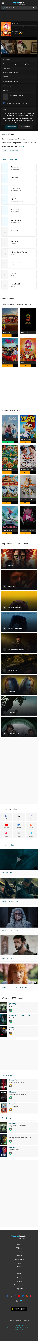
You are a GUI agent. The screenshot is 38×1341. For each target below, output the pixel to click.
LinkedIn (19, 827)
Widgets (31, 836)
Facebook (4, 103)
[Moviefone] (19, 3)
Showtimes (19, 1255)
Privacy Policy (19, 1289)
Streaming (19, 1252)
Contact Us (19, 1277)
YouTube (6, 827)
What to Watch (19, 1259)
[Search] (34, 7)
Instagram (31, 818)
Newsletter (19, 836)
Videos (19, 1263)
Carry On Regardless (27, 500)
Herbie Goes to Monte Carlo (28, 469)
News (19, 1267)
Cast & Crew (7, 159)
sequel (5, 150)
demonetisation (14, 150)
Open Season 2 (7, 500)
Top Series (6, 1118)
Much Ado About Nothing (28, 530)
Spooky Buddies (8, 469)
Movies (19, 1244)
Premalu (5, 439)
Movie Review (13, 1018)
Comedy (5, 90)
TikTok (6, 836)
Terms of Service (19, 1285)
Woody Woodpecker (27, 439)
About (19, 1274)
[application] (19, 47)
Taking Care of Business (10, 530)
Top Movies (7, 1074)
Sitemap (19, 1281)
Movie (24, 26)
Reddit (10, 103)
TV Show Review (14, 1007)
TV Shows (19, 1248)
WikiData (22, 146)
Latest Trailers (8, 844)
